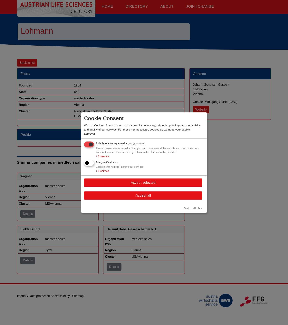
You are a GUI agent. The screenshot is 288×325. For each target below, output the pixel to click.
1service (102, 156)
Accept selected (143, 183)
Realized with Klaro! (193, 208)
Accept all (143, 195)
